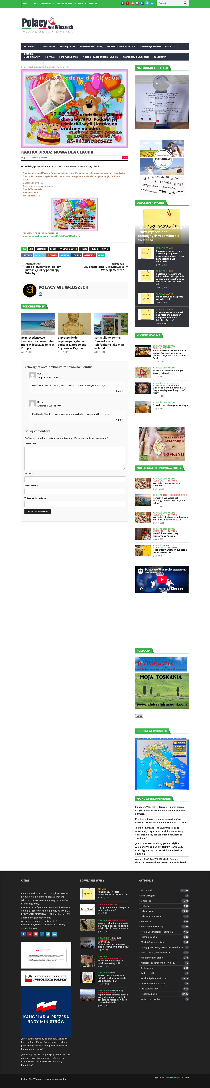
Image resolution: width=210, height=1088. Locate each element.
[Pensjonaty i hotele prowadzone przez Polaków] (87, 894)
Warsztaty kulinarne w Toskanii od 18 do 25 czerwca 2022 (170, 518)
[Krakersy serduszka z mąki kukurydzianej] (143, 372)
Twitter (41, 255)
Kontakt (94, 3)
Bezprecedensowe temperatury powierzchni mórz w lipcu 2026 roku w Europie (37, 343)
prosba (83, 249)
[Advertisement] (158, 623)
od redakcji (42, 249)
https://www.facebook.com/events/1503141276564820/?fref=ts (51, 236)
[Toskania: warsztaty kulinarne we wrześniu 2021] (143, 550)
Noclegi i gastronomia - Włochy (165, 481)
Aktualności (30, 46)
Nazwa (28, 473)
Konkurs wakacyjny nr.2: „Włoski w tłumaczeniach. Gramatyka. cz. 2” (112, 978)
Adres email (31, 485)
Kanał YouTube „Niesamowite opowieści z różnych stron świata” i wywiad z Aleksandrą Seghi (169, 354)
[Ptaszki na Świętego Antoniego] (143, 407)
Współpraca (47, 3)
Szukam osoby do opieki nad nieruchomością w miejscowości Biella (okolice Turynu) (169, 316)
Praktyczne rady (68, 57)
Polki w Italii (147, 973)
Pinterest (90, 255)
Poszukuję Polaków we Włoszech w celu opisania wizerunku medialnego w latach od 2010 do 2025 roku (170, 279)
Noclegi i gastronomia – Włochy (100, 57)
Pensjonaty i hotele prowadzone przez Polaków (113, 893)
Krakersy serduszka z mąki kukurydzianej (168, 372)
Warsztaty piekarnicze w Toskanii (167, 484)
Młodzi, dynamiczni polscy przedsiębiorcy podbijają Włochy (43, 269)
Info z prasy (48, 46)
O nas (35, 3)
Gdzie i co (170, 46)
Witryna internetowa (35, 498)
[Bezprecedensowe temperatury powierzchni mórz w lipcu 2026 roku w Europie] (38, 324)
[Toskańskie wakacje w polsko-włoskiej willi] (87, 961)
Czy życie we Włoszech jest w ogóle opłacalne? (114, 909)
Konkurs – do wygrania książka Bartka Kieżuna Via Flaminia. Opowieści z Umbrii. (161, 810)
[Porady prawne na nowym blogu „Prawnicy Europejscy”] (87, 942)
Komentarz (31, 443)
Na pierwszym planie (173, 385)
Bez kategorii (148, 895)
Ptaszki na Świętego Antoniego (170, 405)
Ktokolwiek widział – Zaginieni (157, 931)
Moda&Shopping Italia (153, 942)
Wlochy (105, 249)
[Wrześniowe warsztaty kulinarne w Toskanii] (143, 534)
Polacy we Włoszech (64, 287)
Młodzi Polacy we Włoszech (155, 952)
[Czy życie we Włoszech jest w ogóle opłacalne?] (87, 909)
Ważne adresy (64, 3)
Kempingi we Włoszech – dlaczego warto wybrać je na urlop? (169, 500)
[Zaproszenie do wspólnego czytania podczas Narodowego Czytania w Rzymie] (74, 324)
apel (31, 249)
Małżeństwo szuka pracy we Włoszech (169, 298)
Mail (102, 255)
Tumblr (77, 255)
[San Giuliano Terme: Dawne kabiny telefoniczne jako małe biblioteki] (111, 324)
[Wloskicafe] (161, 670)
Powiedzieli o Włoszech (136, 57)
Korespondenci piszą (91, 46)
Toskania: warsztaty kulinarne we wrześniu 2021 (170, 551)
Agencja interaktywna (172, 1077)
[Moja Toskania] (162, 707)
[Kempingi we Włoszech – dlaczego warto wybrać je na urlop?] (143, 500)
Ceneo (139, 716)
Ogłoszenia (160, 57)
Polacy (53, 249)
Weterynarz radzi (150, 999)
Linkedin (65, 255)
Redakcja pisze (67, 46)
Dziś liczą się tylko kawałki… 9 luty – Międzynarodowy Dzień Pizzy (169, 390)
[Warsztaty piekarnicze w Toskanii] (143, 483)
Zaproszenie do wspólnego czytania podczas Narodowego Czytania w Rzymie (72, 343)
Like (125, 157)
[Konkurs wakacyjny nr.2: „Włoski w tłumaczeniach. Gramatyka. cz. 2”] (87, 977)
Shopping (49, 57)
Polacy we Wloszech (68, 249)
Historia (145, 905)
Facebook (28, 255)
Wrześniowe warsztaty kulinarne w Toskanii (165, 534)
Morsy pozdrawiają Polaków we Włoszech (163, 947)
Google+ (53, 255)
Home (26, 3)
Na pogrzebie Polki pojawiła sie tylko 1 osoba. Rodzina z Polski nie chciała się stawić (113, 926)
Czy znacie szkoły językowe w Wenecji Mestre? (103, 267)
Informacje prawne (150, 46)
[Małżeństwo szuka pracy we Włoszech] (146, 298)
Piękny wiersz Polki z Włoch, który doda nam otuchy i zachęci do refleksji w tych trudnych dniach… (113, 998)
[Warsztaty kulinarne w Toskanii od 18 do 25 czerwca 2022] (143, 517)
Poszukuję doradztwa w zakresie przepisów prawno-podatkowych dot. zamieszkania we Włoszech (170, 256)
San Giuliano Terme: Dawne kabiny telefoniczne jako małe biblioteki (109, 343)
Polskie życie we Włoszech (121, 46)
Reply (118, 391)
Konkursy (80, 3)
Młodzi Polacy (32, 57)
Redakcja (94, 249)
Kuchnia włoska (32, 64)
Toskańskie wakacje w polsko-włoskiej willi (110, 962)
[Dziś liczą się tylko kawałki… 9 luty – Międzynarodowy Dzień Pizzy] (143, 388)
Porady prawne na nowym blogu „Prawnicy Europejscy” (113, 945)
